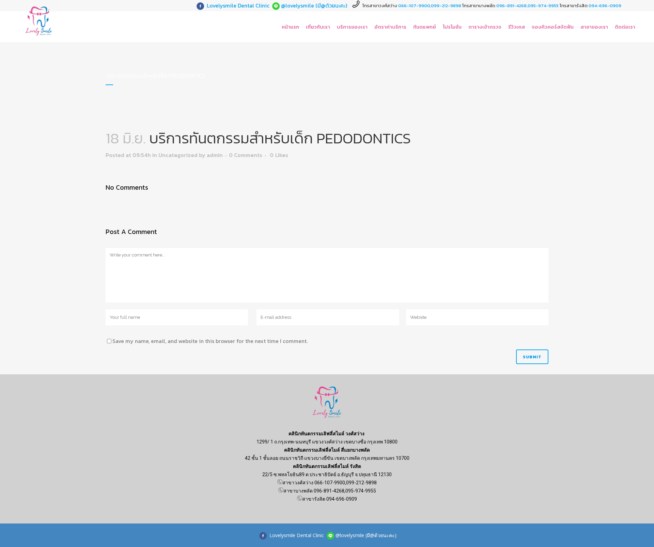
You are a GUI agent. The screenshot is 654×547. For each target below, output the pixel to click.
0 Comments (245, 155)
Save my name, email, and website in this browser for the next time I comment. (210, 341)
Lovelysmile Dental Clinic (238, 5)
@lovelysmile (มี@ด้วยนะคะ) (314, 5)
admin (215, 155)
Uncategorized (178, 155)
